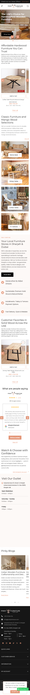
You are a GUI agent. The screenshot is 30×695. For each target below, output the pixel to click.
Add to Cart (13, 367)
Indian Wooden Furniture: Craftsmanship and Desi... (13, 573)
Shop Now (7, 34)
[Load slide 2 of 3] (15, 41)
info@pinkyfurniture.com (11, 619)
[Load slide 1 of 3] (13, 41)
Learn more (21, 687)
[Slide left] (11, 602)
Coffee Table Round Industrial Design (13, 99)
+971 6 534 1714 (8, 616)
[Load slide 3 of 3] (17, 41)
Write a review (15, 437)
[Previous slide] (12, 36)
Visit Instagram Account (20, 472)
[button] (2, 6)
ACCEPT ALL (15, 691)
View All (26, 139)
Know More (7, 275)
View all (15, 110)
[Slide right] (18, 602)
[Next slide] (17, 36)
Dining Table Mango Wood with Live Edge (13, 371)
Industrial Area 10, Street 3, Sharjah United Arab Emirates (14, 624)
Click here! (25, 1)
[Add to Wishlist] (23, 71)
